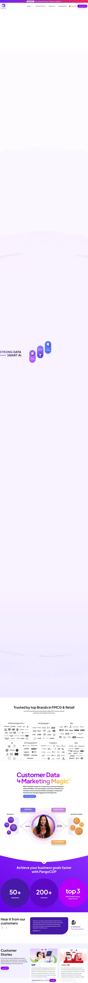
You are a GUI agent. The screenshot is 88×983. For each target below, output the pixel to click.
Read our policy (45, 980)
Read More (36, 927)
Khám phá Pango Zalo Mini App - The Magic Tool (44, 1)
